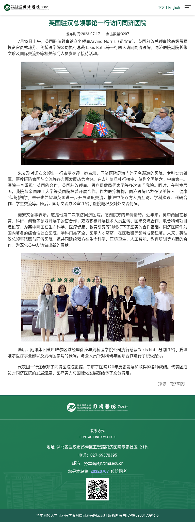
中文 (161, 8)
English (174, 8)
